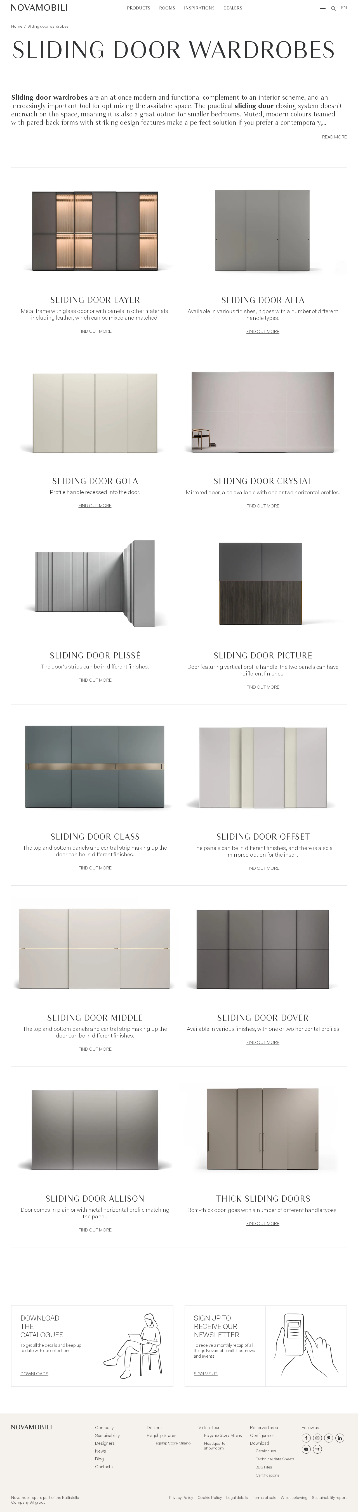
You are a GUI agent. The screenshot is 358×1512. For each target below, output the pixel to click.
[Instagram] (317, 1438)
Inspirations (199, 8)
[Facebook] (306, 1438)
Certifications (267, 1476)
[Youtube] (306, 1449)
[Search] (333, 8)
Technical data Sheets (275, 1459)
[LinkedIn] (339, 1438)
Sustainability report (329, 1498)
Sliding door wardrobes (48, 27)
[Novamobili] (39, 8)
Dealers (232, 8)
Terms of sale (264, 1498)
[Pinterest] (328, 1438)
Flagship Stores (161, 1436)
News (100, 1451)
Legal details (237, 1498)
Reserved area (264, 1428)
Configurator (262, 1436)
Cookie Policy (209, 1498)
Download (259, 1443)
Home (16, 27)
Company (104, 1428)
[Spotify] (317, 1449)
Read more (334, 137)
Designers (105, 1443)
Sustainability (107, 1436)
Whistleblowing (294, 1498)
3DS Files (264, 1468)
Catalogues (266, 1451)
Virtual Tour (209, 1428)
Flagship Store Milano (171, 1444)
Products (138, 8)
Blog (99, 1459)
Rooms (167, 8)
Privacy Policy (181, 1498)
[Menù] (323, 8)
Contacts (104, 1467)
